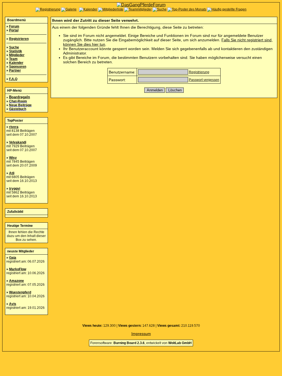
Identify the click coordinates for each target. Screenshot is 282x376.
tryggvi (14, 188)
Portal (13, 30)
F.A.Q (13, 79)
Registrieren (19, 39)
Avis (12, 304)
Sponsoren (17, 67)
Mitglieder (17, 55)
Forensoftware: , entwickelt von (141, 343)
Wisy (13, 158)
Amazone (16, 281)
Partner (15, 70)
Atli (11, 173)
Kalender (16, 63)
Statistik (15, 51)
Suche (14, 47)
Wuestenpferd (20, 292)
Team (13, 59)
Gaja (12, 258)
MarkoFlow (17, 269)
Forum (14, 26)
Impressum (141, 333)
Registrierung (199, 72)
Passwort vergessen (204, 80)
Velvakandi (17, 142)
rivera (13, 127)
